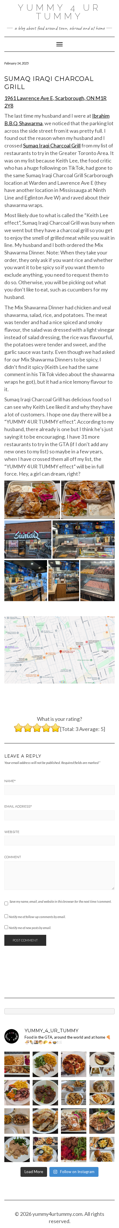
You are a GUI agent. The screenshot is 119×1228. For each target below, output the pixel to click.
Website (11, 832)
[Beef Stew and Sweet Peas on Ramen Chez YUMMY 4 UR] (45, 1092)
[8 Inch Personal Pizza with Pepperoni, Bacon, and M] (73, 1064)
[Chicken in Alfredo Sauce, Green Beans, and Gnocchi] (17, 1149)
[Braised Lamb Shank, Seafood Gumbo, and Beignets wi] (102, 1064)
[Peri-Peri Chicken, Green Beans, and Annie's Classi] (45, 1064)
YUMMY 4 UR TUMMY (59, 12)
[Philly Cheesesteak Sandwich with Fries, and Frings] (73, 1092)
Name (10, 781)
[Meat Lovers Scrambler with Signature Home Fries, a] (102, 1149)
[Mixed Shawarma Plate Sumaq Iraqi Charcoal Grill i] (73, 1121)
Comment (12, 857)
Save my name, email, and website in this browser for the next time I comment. (60, 901)
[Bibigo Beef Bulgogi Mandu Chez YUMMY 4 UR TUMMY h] (45, 1121)
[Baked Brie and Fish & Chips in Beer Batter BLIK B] (45, 1149)
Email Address (18, 806)
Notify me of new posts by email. (30, 928)
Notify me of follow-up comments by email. (37, 917)
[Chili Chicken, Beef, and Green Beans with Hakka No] (73, 1149)
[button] (32, 500)
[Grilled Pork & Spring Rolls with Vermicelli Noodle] (102, 1121)
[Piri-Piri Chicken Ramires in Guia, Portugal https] (17, 1121)
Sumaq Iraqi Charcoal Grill (52, 145)
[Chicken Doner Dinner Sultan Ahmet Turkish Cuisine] (17, 1064)
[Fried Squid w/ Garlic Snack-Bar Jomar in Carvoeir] (17, 1092)
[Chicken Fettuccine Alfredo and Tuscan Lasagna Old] (102, 1092)
